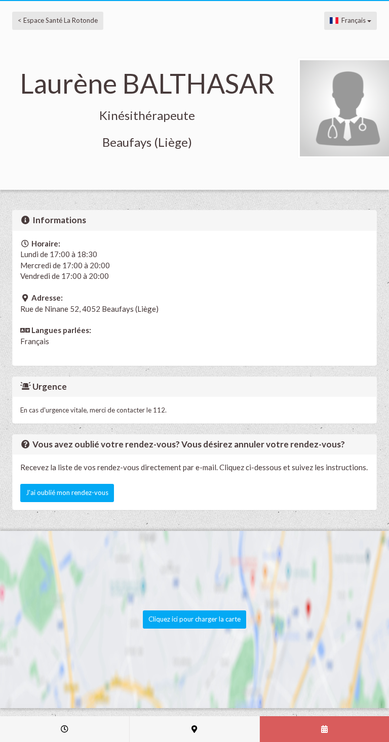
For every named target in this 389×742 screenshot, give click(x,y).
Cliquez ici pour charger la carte (194, 619)
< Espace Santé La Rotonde (58, 20)
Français (352, 20)
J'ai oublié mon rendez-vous (67, 492)
